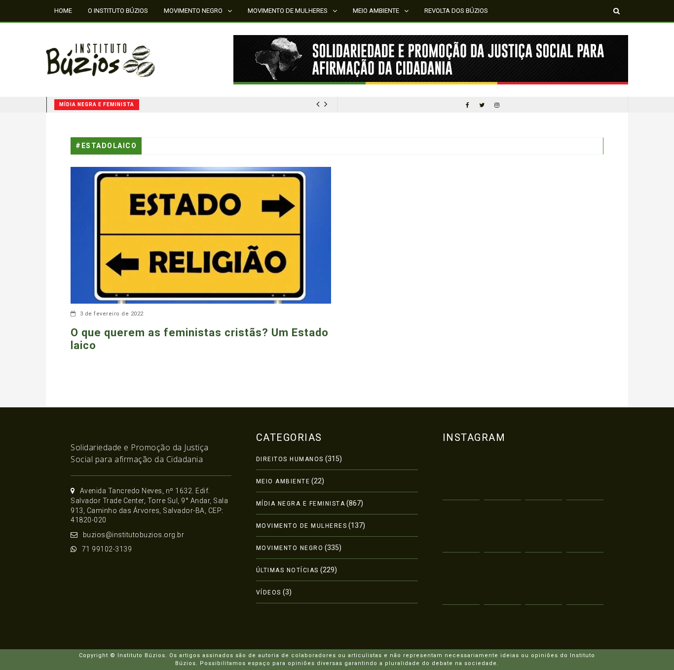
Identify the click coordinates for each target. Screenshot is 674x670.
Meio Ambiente (283, 481)
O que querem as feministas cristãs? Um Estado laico (200, 339)
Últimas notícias (287, 570)
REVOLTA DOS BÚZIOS (456, 10)
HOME (63, 10)
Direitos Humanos (290, 459)
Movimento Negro (290, 548)
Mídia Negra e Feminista (96, 104)
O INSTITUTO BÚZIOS (118, 10)
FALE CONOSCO (77, 32)
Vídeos (268, 592)
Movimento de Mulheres (301, 525)
